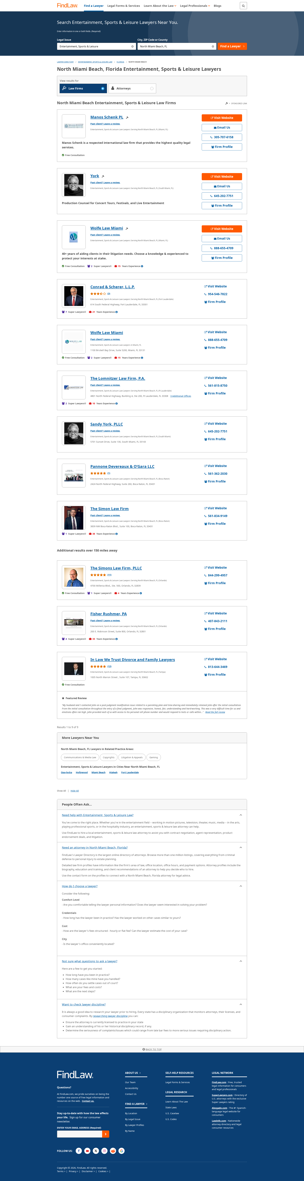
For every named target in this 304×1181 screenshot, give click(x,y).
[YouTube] (87, 1151)
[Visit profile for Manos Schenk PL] (74, 126)
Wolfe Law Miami (106, 228)
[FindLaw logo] (68, 5)
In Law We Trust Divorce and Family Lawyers (132, 659)
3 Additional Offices (180, 395)
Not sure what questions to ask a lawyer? (89, 961)
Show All (61, 790)
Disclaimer (88, 1171)
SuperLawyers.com (222, 1095)
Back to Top (154, 1049)
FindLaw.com (219, 1082)
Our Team (130, 1082)
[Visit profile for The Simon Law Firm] (74, 518)
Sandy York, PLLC (106, 424)
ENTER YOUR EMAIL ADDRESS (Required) (79, 1127)
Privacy (73, 1171)
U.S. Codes (171, 1119)
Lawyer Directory (65, 62)
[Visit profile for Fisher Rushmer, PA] (74, 623)
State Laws (171, 1107)
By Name (130, 1130)
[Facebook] (79, 1151)
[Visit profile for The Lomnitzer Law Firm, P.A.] (74, 387)
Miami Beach (98, 772)
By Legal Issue (132, 1119)
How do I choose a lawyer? (80, 886)
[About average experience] (142, 266)
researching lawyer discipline (110, 1016)
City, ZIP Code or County (152, 39)
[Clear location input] (212, 46)
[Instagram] (104, 1151)
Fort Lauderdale (130, 772)
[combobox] (96, 46)
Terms (60, 1171)
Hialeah (113, 772)
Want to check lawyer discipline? (84, 1004)
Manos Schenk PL (106, 117)
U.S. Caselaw (172, 1113)
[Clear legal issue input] (132, 46)
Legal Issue (64, 39)
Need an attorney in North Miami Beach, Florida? (95, 847)
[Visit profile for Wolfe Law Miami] (74, 237)
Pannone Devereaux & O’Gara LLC (122, 466)
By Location (131, 1113)
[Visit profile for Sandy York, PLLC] (74, 433)
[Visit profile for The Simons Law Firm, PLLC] (74, 577)
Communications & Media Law (80, 757)
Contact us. (88, 1100)
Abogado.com (219, 1107)
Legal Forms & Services (177, 1082)
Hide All (75, 790)
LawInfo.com (219, 1120)
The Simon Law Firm (109, 508)
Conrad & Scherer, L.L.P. (112, 286)
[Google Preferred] (121, 1151)
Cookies (102, 1171)
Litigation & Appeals (132, 757)
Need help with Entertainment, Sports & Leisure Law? (97, 815)
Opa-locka (66, 772)
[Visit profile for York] (74, 185)
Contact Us (130, 1093)
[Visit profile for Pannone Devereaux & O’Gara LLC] (74, 475)
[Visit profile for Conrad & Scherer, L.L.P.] (74, 296)
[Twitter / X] (96, 1151)
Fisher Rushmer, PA (108, 613)
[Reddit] (113, 1151)
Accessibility (131, 1088)
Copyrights (108, 757)
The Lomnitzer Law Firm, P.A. (117, 378)
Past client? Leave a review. (105, 123)
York (94, 175)
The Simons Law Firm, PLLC (116, 568)
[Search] (243, 5)
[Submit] (105, 1134)
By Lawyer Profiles (134, 1125)
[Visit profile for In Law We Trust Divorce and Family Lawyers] (74, 668)
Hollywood (82, 772)
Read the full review (215, 712)
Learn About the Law (176, 1101)
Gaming (153, 757)
